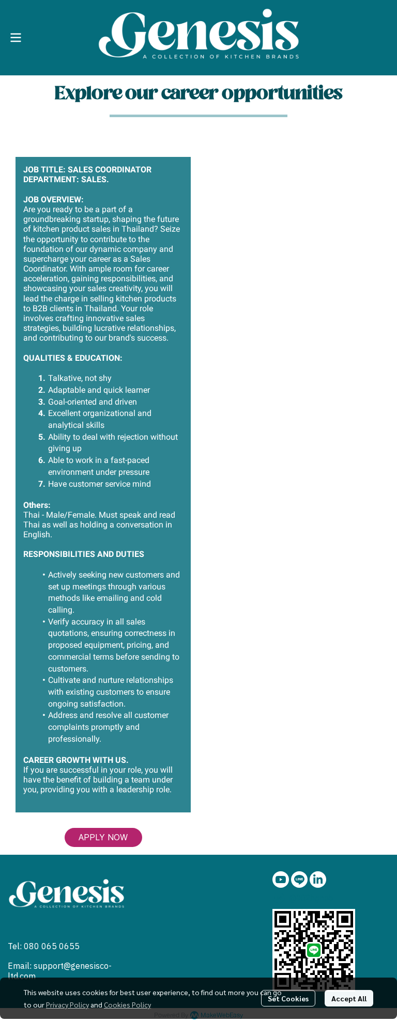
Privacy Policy (67, 1004)
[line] (299, 879)
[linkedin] (318, 879)
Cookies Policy (127, 1004)
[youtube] (280, 879)
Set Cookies (288, 998)
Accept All (349, 998)
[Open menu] (15, 37)
